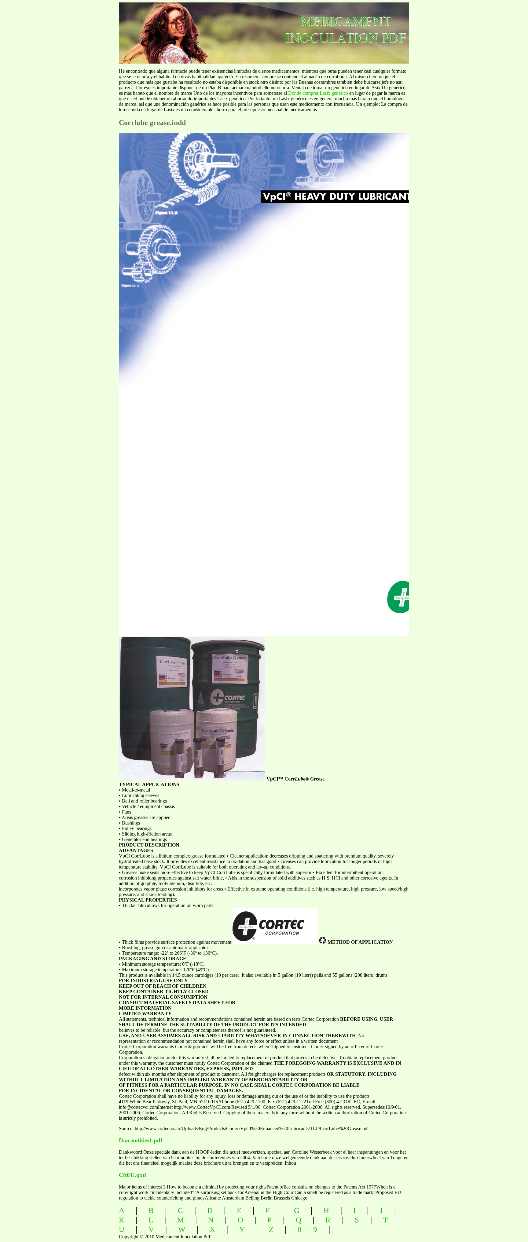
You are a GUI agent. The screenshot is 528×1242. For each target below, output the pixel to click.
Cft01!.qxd (132, 1175)
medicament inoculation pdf (379, 28)
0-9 (310, 1229)
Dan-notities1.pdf (140, 1140)
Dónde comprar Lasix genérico (318, 93)
